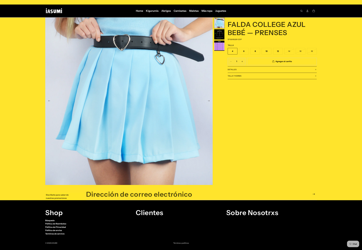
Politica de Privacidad (55, 227)
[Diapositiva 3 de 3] (219, 46)
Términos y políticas (181, 243)
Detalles (232, 69)
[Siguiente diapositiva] (209, 101)
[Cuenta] (307, 11)
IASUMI (54, 243)
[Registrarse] (314, 194)
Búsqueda (50, 220)
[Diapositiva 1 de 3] (219, 23)
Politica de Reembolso (55, 223)
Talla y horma (235, 76)
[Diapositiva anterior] (48, 101)
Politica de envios (53, 230)
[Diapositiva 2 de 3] (219, 34)
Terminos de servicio (54, 233)
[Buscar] (301, 11)
